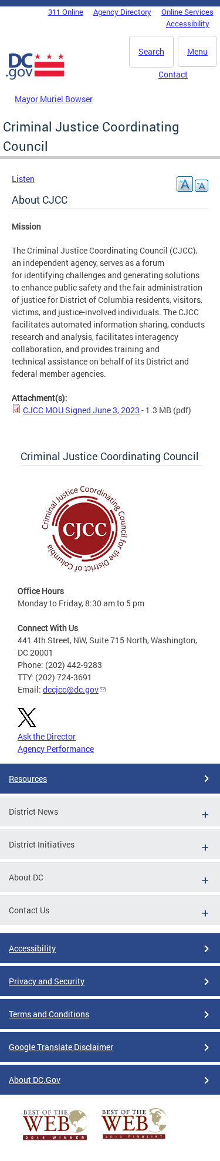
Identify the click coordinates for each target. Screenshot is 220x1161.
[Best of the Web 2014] (55, 1140)
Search (151, 51)
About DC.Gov (34, 1079)
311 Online (65, 11)
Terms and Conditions (49, 1014)
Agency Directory (122, 11)
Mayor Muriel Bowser (54, 98)
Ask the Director (47, 736)
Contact (173, 74)
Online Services (187, 11)
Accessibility (187, 23)
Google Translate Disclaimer (61, 1046)
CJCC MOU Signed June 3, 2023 (81, 410)
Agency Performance (56, 748)
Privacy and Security (46, 981)
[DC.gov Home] (35, 77)
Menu (197, 51)
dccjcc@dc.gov (71, 689)
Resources (28, 778)
